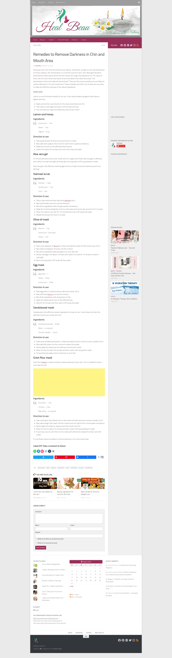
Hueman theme (57, 649)
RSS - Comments (76, 597)
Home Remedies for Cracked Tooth (53, 575)
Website (37, 532)
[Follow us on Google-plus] (128, 45)
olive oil (56, 246)
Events (83, 40)
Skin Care (37, 45)
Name (37, 525)
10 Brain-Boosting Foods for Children (53, 570)
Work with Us (60, 2)
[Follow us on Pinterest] (125, 45)
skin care (81, 467)
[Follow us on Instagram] (134, 45)
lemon (50, 294)
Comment (38, 512)
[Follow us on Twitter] (131, 45)
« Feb (71, 586)
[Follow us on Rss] (137, 45)
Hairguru (110, 579)
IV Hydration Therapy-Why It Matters (124, 299)
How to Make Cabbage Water (51, 564)
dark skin (53, 467)
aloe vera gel (41, 467)
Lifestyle (74, 40)
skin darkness (88, 467)
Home (35, 40)
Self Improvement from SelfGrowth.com (45, 618)
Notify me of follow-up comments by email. (51, 539)
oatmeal (67, 200)
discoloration (61, 467)
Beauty (42, 40)
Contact (50, 2)
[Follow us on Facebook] (121, 45)
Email (72, 525)
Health (51, 40)
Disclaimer (41, 2)
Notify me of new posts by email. (47, 543)
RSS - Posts (75, 595)
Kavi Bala (38, 66)
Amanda (110, 586)
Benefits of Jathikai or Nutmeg (51, 581)
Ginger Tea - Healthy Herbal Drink (52, 586)
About (34, 2)
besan (44, 362)
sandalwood (74, 467)
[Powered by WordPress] (40, 648)
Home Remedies (63, 40)
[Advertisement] (69, 382)
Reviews (119, 271)
